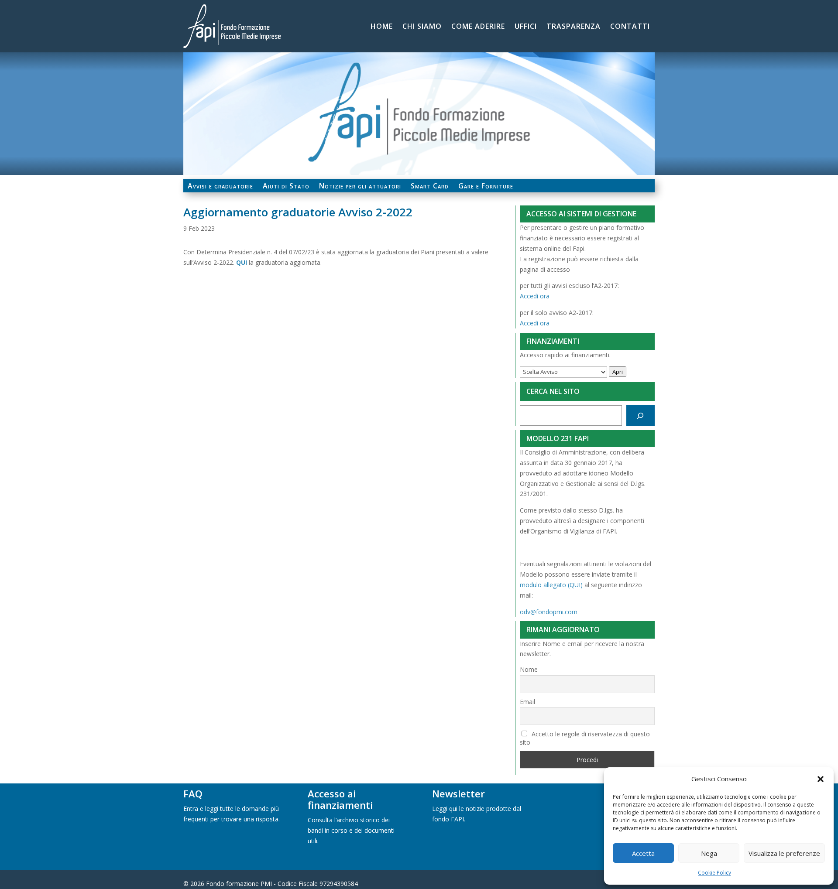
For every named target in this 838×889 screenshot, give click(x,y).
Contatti (630, 27)
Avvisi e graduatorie (220, 187)
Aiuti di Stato (286, 187)
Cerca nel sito (553, 391)
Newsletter (458, 793)
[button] (820, 779)
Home (382, 27)
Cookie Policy (714, 872)
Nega (709, 853)
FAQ (193, 793)
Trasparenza (573, 27)
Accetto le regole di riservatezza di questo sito (585, 738)
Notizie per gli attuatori (360, 187)
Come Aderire (478, 27)
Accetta (643, 853)
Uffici (526, 27)
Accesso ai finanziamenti (340, 799)
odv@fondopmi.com (548, 612)
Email (527, 702)
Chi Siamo (422, 27)
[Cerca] (640, 415)
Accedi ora (535, 296)
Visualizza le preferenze (784, 853)
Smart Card (430, 187)
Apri (617, 372)
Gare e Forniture (485, 187)
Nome (529, 669)
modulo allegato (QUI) (551, 585)
